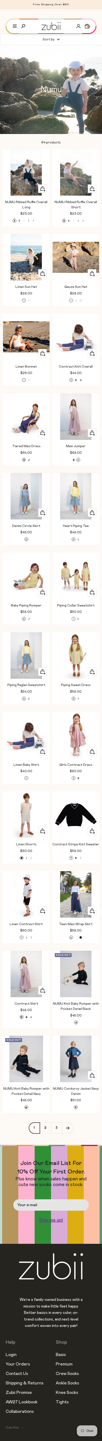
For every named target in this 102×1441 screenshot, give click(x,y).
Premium (64, 1364)
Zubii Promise (19, 1393)
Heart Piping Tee (76, 526)
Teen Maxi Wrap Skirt (76, 924)
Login (11, 1355)
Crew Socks (67, 1374)
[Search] (23, 26)
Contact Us (17, 1374)
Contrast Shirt (26, 1003)
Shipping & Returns (24, 1383)
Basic (61, 1355)
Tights (62, 1402)
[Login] (78, 26)
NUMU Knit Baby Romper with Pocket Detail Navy (26, 1091)
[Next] (67, 1127)
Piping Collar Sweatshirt (76, 605)
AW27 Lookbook (21, 1402)
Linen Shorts (26, 844)
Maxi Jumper (76, 446)
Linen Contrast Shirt (26, 924)
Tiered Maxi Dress (26, 446)
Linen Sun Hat (26, 287)
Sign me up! (51, 1220)
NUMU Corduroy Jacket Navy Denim (76, 1091)
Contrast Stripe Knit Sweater (75, 844)
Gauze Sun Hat (75, 287)
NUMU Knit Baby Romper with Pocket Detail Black (76, 1006)
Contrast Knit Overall (76, 366)
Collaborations (20, 1412)
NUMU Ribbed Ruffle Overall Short (76, 205)
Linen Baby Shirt (26, 765)
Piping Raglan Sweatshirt (26, 685)
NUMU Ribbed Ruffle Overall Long (26, 205)
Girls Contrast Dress (75, 765)
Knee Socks (67, 1393)
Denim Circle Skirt (26, 526)
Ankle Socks (67, 1383)
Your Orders (18, 1364)
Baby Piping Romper (26, 605)
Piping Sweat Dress (76, 685)
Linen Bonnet (26, 366)
